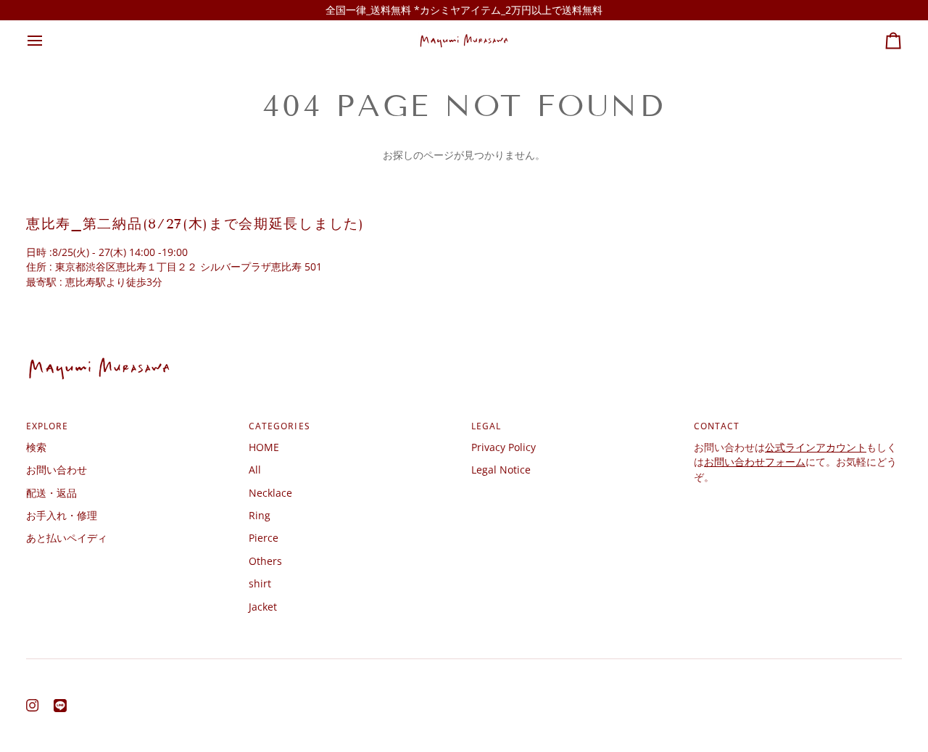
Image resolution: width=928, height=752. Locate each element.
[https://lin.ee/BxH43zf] (60, 705)
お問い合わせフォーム (754, 461)
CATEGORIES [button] (279, 425)
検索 (36, 447)
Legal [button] (486, 425)
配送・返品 (51, 493)
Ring (259, 515)
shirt (260, 583)
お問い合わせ (56, 469)
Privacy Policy (503, 447)
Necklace (270, 493)
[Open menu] (48, 40)
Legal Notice (501, 469)
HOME (264, 447)
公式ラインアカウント (815, 447)
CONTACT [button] (717, 425)
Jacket (263, 606)
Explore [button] (47, 425)
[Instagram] (32, 705)
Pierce (263, 538)
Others (265, 561)
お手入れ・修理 (61, 515)
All (255, 469)
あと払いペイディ (66, 538)
